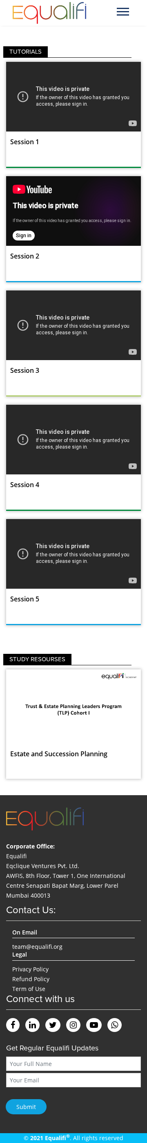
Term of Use (28, 989)
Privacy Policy (30, 969)
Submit (26, 1107)
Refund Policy (30, 979)
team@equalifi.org (37, 946)
